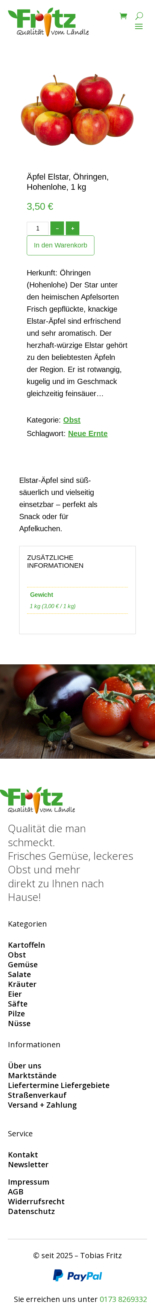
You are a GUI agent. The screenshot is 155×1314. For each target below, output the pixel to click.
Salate (19, 974)
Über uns (24, 1065)
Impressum (28, 1182)
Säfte (17, 1004)
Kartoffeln (26, 945)
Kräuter (22, 984)
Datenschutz (31, 1211)
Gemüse (23, 964)
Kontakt (23, 1155)
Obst (72, 420)
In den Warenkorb (60, 245)
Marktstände (32, 1075)
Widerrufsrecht (36, 1201)
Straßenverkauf (37, 1095)
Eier (15, 994)
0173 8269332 (123, 1299)
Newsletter (28, 1164)
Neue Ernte (88, 433)
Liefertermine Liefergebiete (58, 1085)
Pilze (16, 1013)
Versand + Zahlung (42, 1105)
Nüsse (19, 1023)
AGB (15, 1191)
